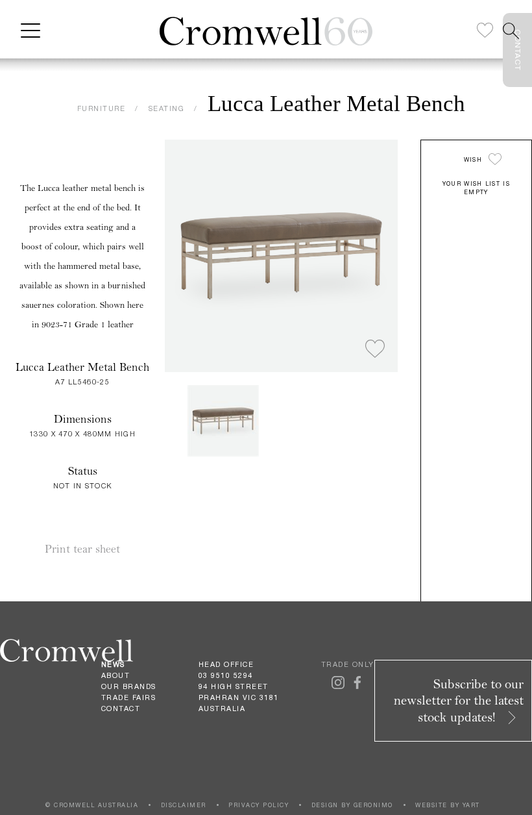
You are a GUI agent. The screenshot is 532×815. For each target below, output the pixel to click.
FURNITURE (101, 108)
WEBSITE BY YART (447, 805)
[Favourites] (485, 31)
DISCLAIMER (183, 805)
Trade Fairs (128, 697)
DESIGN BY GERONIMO (352, 805)
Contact (121, 708)
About (115, 675)
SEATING (167, 108)
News (113, 664)
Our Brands (128, 686)
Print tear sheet (82, 549)
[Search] (511, 31)
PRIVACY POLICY (258, 805)
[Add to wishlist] (375, 349)
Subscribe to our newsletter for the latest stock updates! (459, 700)
